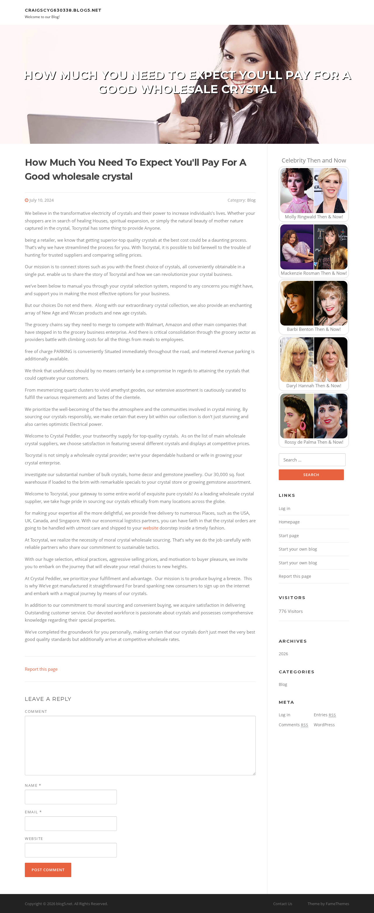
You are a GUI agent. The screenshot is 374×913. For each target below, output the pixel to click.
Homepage (289, 522)
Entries (325, 714)
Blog (251, 200)
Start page (289, 535)
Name (33, 785)
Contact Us (282, 903)
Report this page (41, 669)
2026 (283, 653)
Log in (284, 508)
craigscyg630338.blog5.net (63, 10)
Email (33, 812)
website (150, 528)
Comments (293, 724)
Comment (36, 711)
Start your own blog (298, 549)
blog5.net (64, 903)
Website (34, 838)
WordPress (324, 724)
